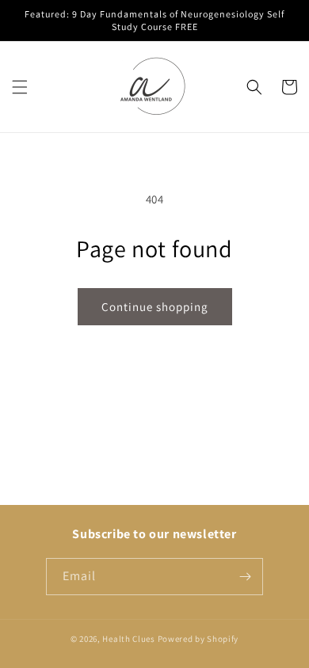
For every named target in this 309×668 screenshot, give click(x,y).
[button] (19, 87)
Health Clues (128, 638)
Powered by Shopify (198, 638)
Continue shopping (154, 306)
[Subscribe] (244, 576)
